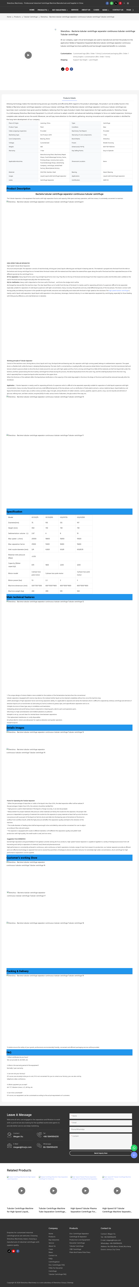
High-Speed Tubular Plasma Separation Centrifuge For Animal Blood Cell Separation (84, 1210)
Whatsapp (47, 1144)
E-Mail (15, 1144)
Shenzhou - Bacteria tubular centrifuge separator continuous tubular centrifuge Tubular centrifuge (77, 17)
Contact (16, 1133)
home (9, 17)
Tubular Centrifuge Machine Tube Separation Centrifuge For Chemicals (52, 1210)
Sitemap (70, 1282)
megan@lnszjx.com (113, 1240)
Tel (44, 1133)
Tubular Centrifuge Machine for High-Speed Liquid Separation (20, 1210)
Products (17, 17)
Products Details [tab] (69, 98)
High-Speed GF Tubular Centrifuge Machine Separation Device (117, 1210)
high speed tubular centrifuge (118, 290)
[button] (133, 10)
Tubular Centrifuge (31, 17)
